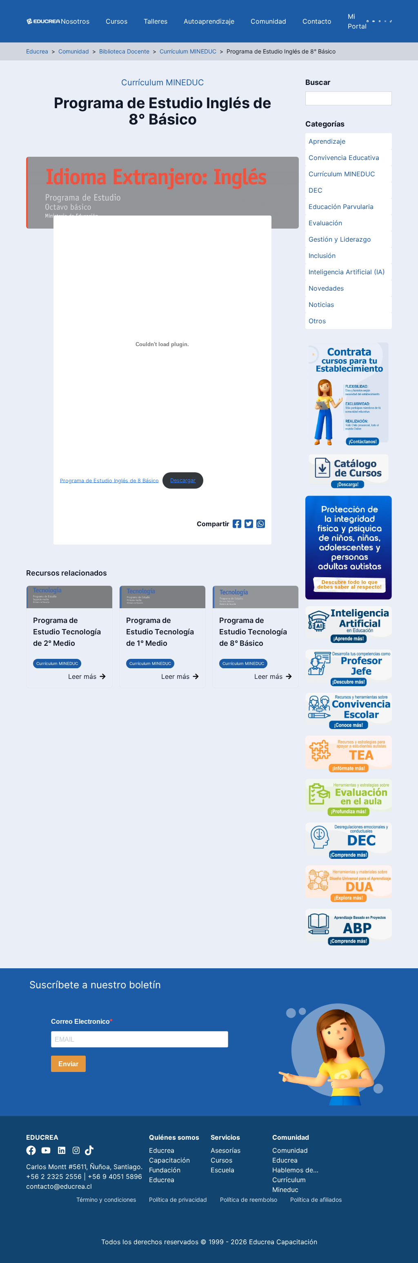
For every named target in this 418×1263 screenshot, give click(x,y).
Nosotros (75, 21)
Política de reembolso (248, 1199)
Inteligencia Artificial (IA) (347, 272)
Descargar (183, 480)
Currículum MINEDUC (57, 663)
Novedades (326, 288)
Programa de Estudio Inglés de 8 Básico (109, 480)
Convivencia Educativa (344, 157)
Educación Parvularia (341, 206)
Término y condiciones (106, 1199)
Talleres (155, 21)
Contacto (316, 21)
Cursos (116, 21)
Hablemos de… (295, 1170)
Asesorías (225, 1150)
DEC (315, 190)
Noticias (321, 304)
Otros (317, 321)
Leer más (82, 676)
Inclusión (322, 255)
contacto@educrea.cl (59, 1186)
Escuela (222, 1170)
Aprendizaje (327, 141)
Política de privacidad (178, 1199)
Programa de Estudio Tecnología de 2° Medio (67, 631)
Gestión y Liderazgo (340, 239)
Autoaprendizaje (209, 21)
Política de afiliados (316, 1199)
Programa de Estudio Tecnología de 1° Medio (160, 631)
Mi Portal (357, 21)
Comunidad (268, 21)
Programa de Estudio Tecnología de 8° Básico (253, 631)
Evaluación (325, 223)
